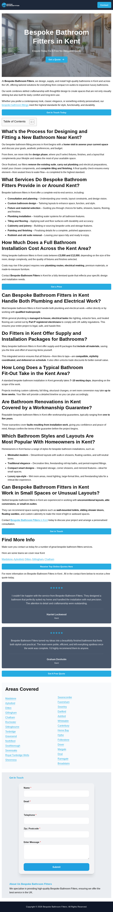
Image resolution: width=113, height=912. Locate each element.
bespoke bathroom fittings (15, 105)
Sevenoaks (11, 750)
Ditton (28, 559)
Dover (61, 744)
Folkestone (63, 740)
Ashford (62, 716)
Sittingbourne (12, 727)
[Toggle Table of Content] (30, 121)
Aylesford (19, 559)
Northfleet (10, 741)
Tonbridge (10, 731)
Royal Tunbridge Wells (17, 755)
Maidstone (7, 559)
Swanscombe (65, 697)
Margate (62, 749)
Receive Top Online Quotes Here (56, 566)
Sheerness (11, 760)
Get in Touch (56, 531)
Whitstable (63, 721)
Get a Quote (55, 59)
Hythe (61, 735)
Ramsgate (63, 758)
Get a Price (56, 286)
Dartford (62, 711)
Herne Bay (63, 730)
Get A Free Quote (56, 673)
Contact (104, 5)
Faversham (63, 702)
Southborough (12, 745)
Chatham (49, 559)
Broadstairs (64, 763)
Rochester (10, 722)
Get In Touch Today (56, 112)
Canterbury (63, 725)
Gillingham (37, 559)
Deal (60, 754)
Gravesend (11, 736)
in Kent (29, 520)
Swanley (62, 706)
